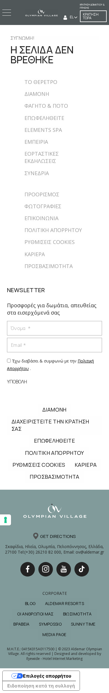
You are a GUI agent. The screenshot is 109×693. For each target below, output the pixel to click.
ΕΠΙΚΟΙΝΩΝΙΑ (41, 218)
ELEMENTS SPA (43, 129)
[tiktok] (81, 569)
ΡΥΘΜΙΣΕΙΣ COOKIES (49, 241)
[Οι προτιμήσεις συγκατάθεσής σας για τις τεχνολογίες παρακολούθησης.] (5, 519)
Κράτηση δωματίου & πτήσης (92, 6)
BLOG (30, 603)
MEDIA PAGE (54, 634)
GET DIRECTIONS (58, 536)
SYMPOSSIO (50, 624)
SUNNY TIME (83, 624)
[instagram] (45, 569)
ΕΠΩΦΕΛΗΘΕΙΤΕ (44, 117)
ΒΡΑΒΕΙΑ (21, 624)
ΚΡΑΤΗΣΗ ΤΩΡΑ (91, 16)
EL (72, 17)
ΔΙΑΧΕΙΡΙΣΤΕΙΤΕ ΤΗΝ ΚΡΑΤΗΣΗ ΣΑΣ (50, 425)
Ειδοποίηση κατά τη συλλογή (41, 686)
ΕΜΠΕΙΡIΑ (36, 141)
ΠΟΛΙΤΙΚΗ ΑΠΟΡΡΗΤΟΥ (53, 230)
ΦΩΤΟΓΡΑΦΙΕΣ (42, 206)
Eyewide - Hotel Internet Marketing (54, 658)
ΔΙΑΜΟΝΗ (36, 93)
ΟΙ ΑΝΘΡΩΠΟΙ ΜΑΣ (35, 614)
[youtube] (63, 569)
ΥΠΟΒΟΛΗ (17, 381)
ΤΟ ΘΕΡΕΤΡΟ (40, 81)
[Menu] (7, 12)
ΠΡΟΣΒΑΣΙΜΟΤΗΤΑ (48, 266)
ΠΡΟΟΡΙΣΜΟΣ (41, 194)
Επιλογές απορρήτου (47, 676)
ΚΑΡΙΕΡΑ (34, 254)
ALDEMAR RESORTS (64, 603)
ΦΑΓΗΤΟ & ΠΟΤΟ (46, 105)
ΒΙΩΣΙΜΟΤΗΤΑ (77, 614)
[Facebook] (27, 569)
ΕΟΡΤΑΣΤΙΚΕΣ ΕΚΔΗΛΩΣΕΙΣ (41, 157)
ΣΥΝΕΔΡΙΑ (36, 173)
